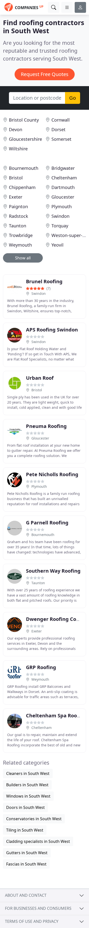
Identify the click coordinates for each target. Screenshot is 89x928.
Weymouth (20, 245)
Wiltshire (18, 149)
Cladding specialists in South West (38, 841)
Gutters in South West (26, 852)
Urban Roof (40, 378)
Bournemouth (23, 168)
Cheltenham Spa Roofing (56, 715)
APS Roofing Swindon (52, 329)
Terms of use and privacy (31, 921)
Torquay (59, 226)
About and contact (25, 895)
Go (72, 97)
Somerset (61, 139)
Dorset (58, 129)
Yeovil (57, 245)
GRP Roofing (41, 667)
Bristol (16, 178)
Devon (15, 129)
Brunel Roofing (44, 281)
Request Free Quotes (44, 74)
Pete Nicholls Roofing (52, 474)
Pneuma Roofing (46, 426)
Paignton (18, 206)
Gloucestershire (25, 139)
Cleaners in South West (27, 773)
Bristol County (24, 120)
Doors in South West (25, 807)
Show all (23, 258)
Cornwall (60, 120)
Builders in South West (27, 784)
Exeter (15, 197)
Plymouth (61, 206)
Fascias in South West (26, 864)
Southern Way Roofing (53, 570)
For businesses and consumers (38, 908)
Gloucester (62, 197)
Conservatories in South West (34, 818)
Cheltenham (64, 178)
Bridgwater (63, 168)
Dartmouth (63, 187)
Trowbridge (21, 235)
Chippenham (22, 187)
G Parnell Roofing (47, 522)
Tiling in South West (24, 830)
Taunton (17, 226)
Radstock (18, 216)
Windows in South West (28, 796)
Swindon (60, 216)
